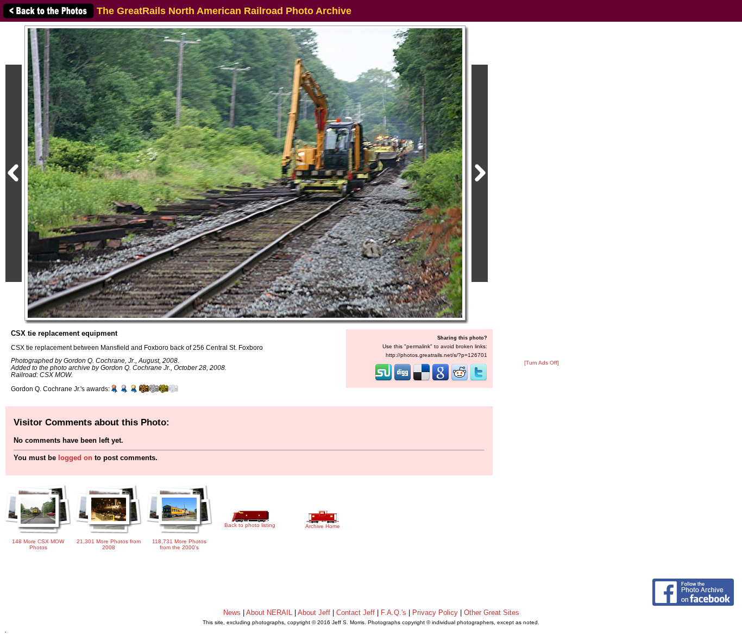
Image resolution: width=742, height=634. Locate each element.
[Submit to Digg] (402, 379)
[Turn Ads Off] (541, 363)
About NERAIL (269, 612)
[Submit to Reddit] (459, 379)
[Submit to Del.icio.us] (421, 379)
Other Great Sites (491, 612)
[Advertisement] (541, 191)
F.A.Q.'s (393, 612)
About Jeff (314, 612)
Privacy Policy (435, 612)
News (232, 612)
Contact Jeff (355, 612)
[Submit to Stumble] (383, 379)
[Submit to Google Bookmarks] (440, 379)
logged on (75, 458)
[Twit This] (478, 379)
